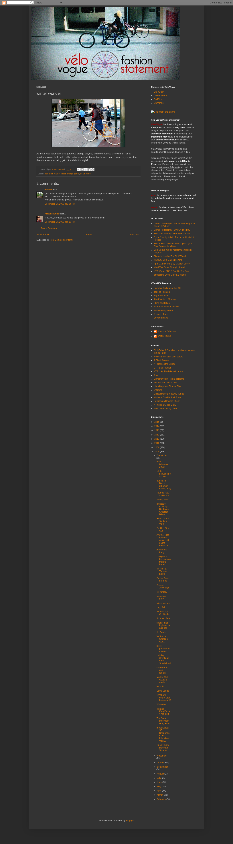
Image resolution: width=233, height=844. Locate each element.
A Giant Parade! (161, 360)
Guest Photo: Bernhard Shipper (163, 748)
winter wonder (164, 603)
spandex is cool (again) (162, 670)
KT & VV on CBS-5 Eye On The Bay (171, 271)
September (162, 767)
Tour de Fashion (162, 292)
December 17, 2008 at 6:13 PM (60, 222)
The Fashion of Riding (165, 299)
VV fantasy (162, 592)
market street (60, 174)
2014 (157, 426)
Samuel (48, 189)
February (161, 799)
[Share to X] (86, 169)
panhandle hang (162, 551)
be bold (160, 686)
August (160, 774)
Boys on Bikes (161, 317)
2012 (157, 434)
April (159, 790)
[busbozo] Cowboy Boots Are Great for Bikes (163, 509)
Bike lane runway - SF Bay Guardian (172, 233)
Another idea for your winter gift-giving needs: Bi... (163, 540)
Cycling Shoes (161, 314)
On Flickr (158, 99)
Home (89, 234)
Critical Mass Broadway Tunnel (169, 394)
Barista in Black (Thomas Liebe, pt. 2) (164, 484)
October (161, 762)
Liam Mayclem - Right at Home (169, 379)
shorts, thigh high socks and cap (163, 625)
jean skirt (49, 174)
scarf (82, 174)
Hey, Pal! (161, 607)
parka (76, 174)
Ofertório (158, 390)
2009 (157, 447)
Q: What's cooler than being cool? (164, 698)
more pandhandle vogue (163, 648)
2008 (157, 451)
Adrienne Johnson (166, 331)
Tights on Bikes (161, 295)
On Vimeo (159, 103)
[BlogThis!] (82, 169)
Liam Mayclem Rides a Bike (167, 386)
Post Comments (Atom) (61, 240)
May (159, 786)
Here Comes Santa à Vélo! (163, 521)
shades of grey (161, 597)
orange (70, 174)
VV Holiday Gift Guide (163, 612)
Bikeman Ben (163, 618)
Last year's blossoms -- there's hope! (164, 560)
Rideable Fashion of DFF (166, 306)
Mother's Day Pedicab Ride (167, 397)
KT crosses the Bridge (164, 364)
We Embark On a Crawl (165, 382)
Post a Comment (49, 228)
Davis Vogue (163, 691)
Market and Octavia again (162, 680)
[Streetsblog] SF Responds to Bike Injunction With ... (163, 734)
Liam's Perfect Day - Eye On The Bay (172, 230)
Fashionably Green (163, 310)
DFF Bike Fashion (162, 368)
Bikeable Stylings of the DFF (168, 288)
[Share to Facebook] (89, 169)
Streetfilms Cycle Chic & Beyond (170, 275)
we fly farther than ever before (168, 356)
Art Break (161, 632)
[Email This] (79, 169)
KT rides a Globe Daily (165, 405)
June (159, 782)
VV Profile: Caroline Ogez (162, 639)
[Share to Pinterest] (92, 169)
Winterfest (161, 704)
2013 (157, 430)
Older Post (134, 234)
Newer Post (43, 234)
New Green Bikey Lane (165, 408)
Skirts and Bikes (162, 303)
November (162, 756)
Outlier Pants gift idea (163, 579)
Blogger (130, 820)
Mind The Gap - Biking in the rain (170, 267)
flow (156, 375)
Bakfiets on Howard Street (166, 401)
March (160, 795)
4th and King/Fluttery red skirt (164, 711)
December (162, 455)
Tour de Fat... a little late (163, 494)
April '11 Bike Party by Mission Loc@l (172, 263)
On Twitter (159, 92)
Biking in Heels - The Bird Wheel (170, 256)
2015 (157, 422)
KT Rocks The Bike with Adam (168, 371)
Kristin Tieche (52, 213)
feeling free (162, 499)
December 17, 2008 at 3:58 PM (60, 204)
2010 (157, 443)
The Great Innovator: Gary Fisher (164, 721)
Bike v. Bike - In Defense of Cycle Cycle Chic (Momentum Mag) (173, 244)
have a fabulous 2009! (162, 464)
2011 (157, 439)
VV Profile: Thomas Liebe (162, 571)
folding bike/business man (164, 474)
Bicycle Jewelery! (163, 586)
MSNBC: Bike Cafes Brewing (168, 260)
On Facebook (160, 95)
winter (88, 174)
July (159, 778)
